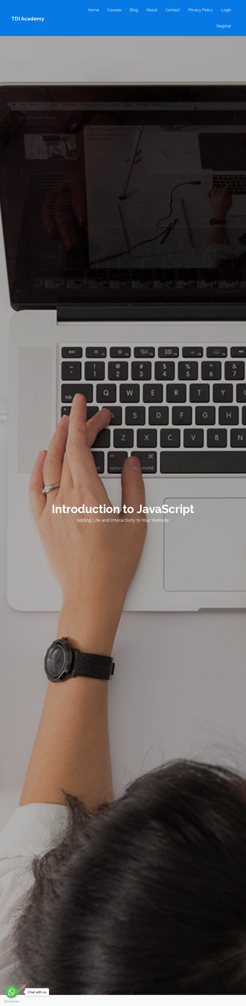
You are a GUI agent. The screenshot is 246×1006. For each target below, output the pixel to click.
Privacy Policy (200, 10)
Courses (114, 10)
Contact (173, 10)
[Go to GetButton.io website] (11, 1001)
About (151, 10)
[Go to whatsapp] (12, 992)
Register (223, 26)
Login (226, 10)
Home (93, 10)
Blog (134, 10)
